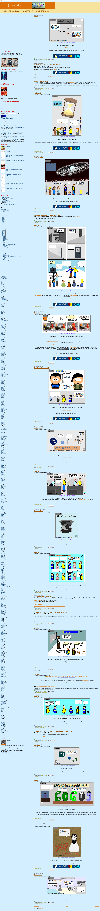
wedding (2, 726)
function (2, 432)
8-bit (1, 283)
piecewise (2, 564)
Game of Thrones (4, 436)
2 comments (45, 691)
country (2, 375)
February (4, 267)
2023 (3, 220)
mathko (2, 504)
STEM (2, 668)
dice (1, 385)
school (2, 627)
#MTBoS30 (3, 277)
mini (1, 517)
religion (2, 611)
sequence (2, 635)
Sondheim (2, 653)
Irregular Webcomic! (5, 200)
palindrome (2, 546)
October (4, 238)
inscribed (2, 470)
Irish (1, 473)
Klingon (2, 481)
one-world (2, 542)
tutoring (2, 710)
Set (1, 636)
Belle (1, 315)
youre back (17, 139)
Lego (1, 485)
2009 (3, 235)
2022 (3, 221)
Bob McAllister (3, 321)
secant (2, 632)
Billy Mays (2, 316)
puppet (2, 590)
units (1, 713)
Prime (42, 609)
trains (2, 699)
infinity (2, 468)
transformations (3, 701)
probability (2, 584)
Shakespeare (3, 637)
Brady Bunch (3, 326)
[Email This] (49, 59)
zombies (2, 735)
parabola (2, 547)
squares (2, 661)
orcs (1, 543)
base (1, 311)
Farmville (2, 417)
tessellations (3, 685)
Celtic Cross (3, 335)
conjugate (2, 364)
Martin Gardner (3, 501)
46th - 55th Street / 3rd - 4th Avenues (7, 198)
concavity (2, 361)
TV (1, 711)
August (4, 240)
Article (2, 305)
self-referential (43, 424)
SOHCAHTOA (3, 652)
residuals (2, 613)
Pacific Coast (38, 875)
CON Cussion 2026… (5, 210)
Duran (2, 399)
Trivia (2, 708)
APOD (3, 207)
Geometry (40, 903)
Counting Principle (4, 374)
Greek (2, 445)
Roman (2, 619)
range (2, 600)
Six (1, 646)
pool (1, 579)
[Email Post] (48, 59)
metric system (3, 513)
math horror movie (18, 127)
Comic (37, 60)
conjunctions (3, 365)
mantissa (2, 499)
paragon (2, 549)
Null (1, 537)
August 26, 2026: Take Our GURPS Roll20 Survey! (10, 204)
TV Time (36, 471)
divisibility (2, 393)
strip (57, 341)
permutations (3, 559)
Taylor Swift (3, 681)
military (2, 515)
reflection (2, 608)
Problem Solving (3, 585)
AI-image (2, 293)
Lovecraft (2, 495)
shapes (2, 638)
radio (1, 599)
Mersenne (37, 609)
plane (2, 569)
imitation (2, 466)
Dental (2, 383)
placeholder (3, 568)
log (1, 490)
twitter (2, 712)
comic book (3, 356)
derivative (2, 384)
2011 (3, 233)
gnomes (2, 440)
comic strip (78, 216)
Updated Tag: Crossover (41, 81)
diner (1, 389)
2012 (3, 232)
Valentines (2, 714)
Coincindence (85, 680)
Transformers (3, 702)
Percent (2, 556)
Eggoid (2, 403)
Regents (2, 609)
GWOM (2, 451)
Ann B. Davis (3, 298)
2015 (3, 229)
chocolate (2, 339)
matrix (2, 505)
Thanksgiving (3, 691)
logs (1, 493)
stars (1, 665)
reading (2, 604)
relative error (3, 610)
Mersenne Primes (37, 600)
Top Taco (36, 674)
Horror (2, 458)
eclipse (2, 401)
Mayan (2, 506)
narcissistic (3, 529)
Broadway (2, 328)
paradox (2, 548)
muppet (2, 526)
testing (2, 687)
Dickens (2, 386)
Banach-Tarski (3, 310)
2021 (3, 222)
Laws (2, 484)
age (1, 292)
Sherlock (2, 641)
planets (2, 570)
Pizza (2, 567)
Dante (2, 378)
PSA (1, 588)
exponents (2, 411)
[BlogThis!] (50, 59)
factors (2, 414)
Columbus (2, 351)
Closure (2, 347)
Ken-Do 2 (69, 410)
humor (2, 461)
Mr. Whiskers (3, 525)
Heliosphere (3, 454)
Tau (1, 680)
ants (1, 301)
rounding (2, 623)
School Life (3, 628)
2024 (3, 219)
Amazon (2, 57)
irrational (2, 474)
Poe (1, 572)
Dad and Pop (38, 428)
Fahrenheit (2, 415)
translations (3, 703)
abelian (2, 286)
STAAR (2, 662)
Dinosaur (2, 390)
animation (2, 297)
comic (55, 69)
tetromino (2, 688)
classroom (2, 344)
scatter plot (3, 626)
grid (1, 446)
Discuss (2, 391)
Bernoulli (36, 696)
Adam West (3, 288)
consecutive (3, 366)
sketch (2, 647)
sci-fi (1, 629)
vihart (2, 719)
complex (2, 358)
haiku (2, 452)
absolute (2, 287)
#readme (2, 279)
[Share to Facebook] (52, 59)
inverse (2, 472)
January (4, 268)
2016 (3, 228)
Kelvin (2, 478)
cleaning (2, 345)
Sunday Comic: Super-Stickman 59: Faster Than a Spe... (11, 260)
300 (35, 825)
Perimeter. (2, 558)
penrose (2, 555)
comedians (2, 354)
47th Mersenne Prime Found (42, 596)
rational (2, 602)
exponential (3, 410)
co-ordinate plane (4, 349)
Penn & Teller (3, 554)
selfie (2, 634)
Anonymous (7, 136)
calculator (2, 329)
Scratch (2, 631)
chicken (2, 338)
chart (1, 336)
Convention (3, 368)
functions (2, 433)
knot (1, 482)
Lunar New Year (3, 497)
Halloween (2, 453)
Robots (2, 618)
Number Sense (3, 538)
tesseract (2, 686)
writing (2, 733)
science (2, 630)
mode (2, 520)
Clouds (2, 348)
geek (1, 437)
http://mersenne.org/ (38, 604)
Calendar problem (4, 330)
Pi (1, 563)
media (2, 509)
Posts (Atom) (41, 908)
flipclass (2, 422)
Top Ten (2, 698)
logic (1, 492)
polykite (2, 578)
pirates (2, 566)
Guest (2, 449)
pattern (2, 551)
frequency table (3, 429)
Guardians (2, 448)
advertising (2, 290)
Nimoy (2, 533)
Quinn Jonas (3, 596)
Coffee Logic (8, 146)
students (2, 672)
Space (2, 655)
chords (2, 340)
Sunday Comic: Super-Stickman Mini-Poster (47, 64)
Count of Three (38, 511)
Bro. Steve (37, 628)
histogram (2, 455)
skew (2, 648)
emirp (2, 404)
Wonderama (3, 730)
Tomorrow (2, 697)
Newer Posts (36, 906)
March (4, 266)
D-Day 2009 (37, 745)
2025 (3, 218)
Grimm (2, 447)
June (3, 242)
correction (2, 372)
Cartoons (2, 334)
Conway (2, 369)
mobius (2, 519)
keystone (2, 480)
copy (1, 371)
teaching (2, 684)
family (2, 416)
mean (2, 507)
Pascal (2, 550)
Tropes (2, 709)
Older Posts (97, 906)
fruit (1, 430)
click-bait (2, 346)
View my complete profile (5, 752)
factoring (2, 413)
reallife (2, 606)
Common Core (3, 357)
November (4, 237)
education (2, 402)
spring (2, 659)
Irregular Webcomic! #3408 (6, 201)
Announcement (3, 299)
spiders (2, 657)
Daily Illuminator (5, 203)
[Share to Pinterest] (53, 59)
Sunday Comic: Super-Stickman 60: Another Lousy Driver (51, 612)
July (3, 241)
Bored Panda (3, 324)
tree (1, 704)
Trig (42, 903)
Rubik (2, 624)
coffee (2, 350)
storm (2, 671)
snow (2, 650)
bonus (2, 322)
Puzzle (2, 591)
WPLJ (2, 732)
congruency (3, 363)
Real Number (3, 605)
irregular (2, 475)
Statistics (2, 666)
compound (2, 359)
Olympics (2, 541)
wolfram (2, 729)
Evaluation (37, 313)
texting (2, 690)
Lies (1, 487)
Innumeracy (3, 469)
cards (2, 333)
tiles (1, 693)
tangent (2, 679)
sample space (3, 625)
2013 (3, 231)
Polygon (2, 576)
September (4, 239)
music (2, 527)
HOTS (2, 460)
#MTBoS (2, 276)
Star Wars (2, 664)
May (3, 264)
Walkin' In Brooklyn (5, 197)
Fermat (2, 419)
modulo (2, 521)
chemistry (2, 337)
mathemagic (3, 503)
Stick (39, 624)
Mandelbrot (3, 498)
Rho (1, 615)
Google (2, 441)
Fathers (2, 418)
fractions (2, 428)
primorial (2, 583)
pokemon (2, 574)
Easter (2, 400)
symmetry (2, 678)
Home (67, 906)
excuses (2, 408)
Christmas (2, 341)
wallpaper (2, 722)
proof (1, 587)
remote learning (3, 612)
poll (1, 575)
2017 (3, 227)
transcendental (3, 700)
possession (3, 580)
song (1, 654)
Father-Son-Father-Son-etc (83, 499)
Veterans (2, 717)
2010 (3, 234)
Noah (2, 535)
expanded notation (4, 409)
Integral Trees (38, 552)
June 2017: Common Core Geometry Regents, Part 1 (14, 164)
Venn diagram (3, 716)
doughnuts (2, 397)
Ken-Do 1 (64, 410)
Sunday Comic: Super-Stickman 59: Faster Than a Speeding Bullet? (53, 731)
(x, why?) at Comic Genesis (7, 118)
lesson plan (3, 486)
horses (2, 459)
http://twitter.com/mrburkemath (9, 103)
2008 (3, 269)
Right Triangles (3, 617)
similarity (2, 644)
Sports (2, 658)
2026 (3, 217)
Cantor (2, 331)
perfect (2, 557)
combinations (3, 353)
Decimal (2, 380)
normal (2, 536)
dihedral (2, 387)
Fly (1, 425)
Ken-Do (40, 424)
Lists (1, 489)
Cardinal (2, 332)
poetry (2, 573)
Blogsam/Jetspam (38, 692)
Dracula (2, 398)
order (1, 544)
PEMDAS (2, 553)
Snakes (2, 649)
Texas (2, 689)
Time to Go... (37, 93)
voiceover (2, 720)
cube (1, 377)
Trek (1, 705)
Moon (2, 522)
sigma (2, 643)
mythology (2, 528)
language (2, 483)
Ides (1, 464)
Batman (2, 312)
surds (2, 677)
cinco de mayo (3, 342)
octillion (2, 540)
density (2, 382)
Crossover (37, 89)
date (1, 379)
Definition (2, 381)
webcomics (50, 424)
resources (2, 614)
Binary (2, 317)
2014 (3, 230)
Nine (1, 534)
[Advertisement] (5, 31)
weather (2, 723)
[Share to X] (51, 59)
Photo (2, 562)
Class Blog (52, 344)
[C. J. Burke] (1, 108)
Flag (1, 421)
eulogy (2, 407)
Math (1, 502)
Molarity (36, 16)
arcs (1, 304)
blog (1, 319)
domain (2, 396)
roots (1, 621)
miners (2, 516)
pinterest (2, 565)
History (2, 456)
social (2, 651)
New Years (2, 530)
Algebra (2, 294)
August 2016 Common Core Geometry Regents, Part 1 (15, 178)
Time (1, 695)
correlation (2, 373)
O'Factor (2, 539)
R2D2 (2, 597)
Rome (2, 620)
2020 (3, 223)
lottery (2, 494)
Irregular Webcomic (72, 82)
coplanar (2, 370)
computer (2, 360)
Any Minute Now (39, 157)
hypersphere (3, 462)
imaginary (40, 467)
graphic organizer (4, 444)
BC (1, 313)
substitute (2, 674)
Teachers (40, 211)
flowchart (2, 424)
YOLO (2, 734)
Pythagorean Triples (4, 593)
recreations (3, 607)
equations (2, 405)
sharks (2, 639)
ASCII (2, 306)
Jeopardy (2, 476)
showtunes (2, 642)
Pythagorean (3, 592)
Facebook (2, 412)
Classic (2, 343)
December (4, 236)
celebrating (71, 665)
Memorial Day (3, 511)
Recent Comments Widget (4, 123)
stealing (2, 667)
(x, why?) (7, 124)
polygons (2, 577)
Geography (2, 438)
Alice (1, 295)
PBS (1, 552)
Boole (2, 323)
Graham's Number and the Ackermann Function (48, 215)
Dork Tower (4, 209)
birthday (2, 318)
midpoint (2, 514)
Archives (2, 303)
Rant (1, 601)
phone (2, 561)
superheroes (3, 676)
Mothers (2, 523)
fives (1, 420)
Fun (1, 431)
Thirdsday (2, 692)
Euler (2, 406)
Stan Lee (2, 663)
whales (2, 727)
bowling (2, 325)
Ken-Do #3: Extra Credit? (41, 368)
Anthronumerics (3, 300)
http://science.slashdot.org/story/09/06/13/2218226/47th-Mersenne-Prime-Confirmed (49, 606)
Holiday (2, 457)
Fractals (2, 427)
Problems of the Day (4, 586)
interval (2, 471)
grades (2, 442)
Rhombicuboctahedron (4, 616)
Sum (1, 675)
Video (2, 718)
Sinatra (2, 645)
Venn (1, 715)
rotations (2, 622)
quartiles (2, 595)
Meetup (2, 510)
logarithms (2, 491)
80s (1, 284)
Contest (2, 367)
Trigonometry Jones (4, 707)
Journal (2, 477)
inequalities (3, 467)
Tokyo (2, 696)
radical (2, 598)
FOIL (1, 426)
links (1, 488)
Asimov (2, 307)
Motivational (3, 524)
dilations (2, 388)
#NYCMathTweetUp (4, 278)
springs (2, 660)
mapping (2, 500)
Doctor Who (3, 394)
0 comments (45, 59)
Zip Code (36, 780)
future (2, 434)
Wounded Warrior (4, 731)
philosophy (2, 560)
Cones (2, 362)
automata (2, 309)
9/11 (1, 285)
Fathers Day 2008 (67, 457)
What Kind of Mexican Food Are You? (45, 686)
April (3, 265)
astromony (2, 308)
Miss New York (3, 518)
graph (2, 443)
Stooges (40, 60)
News (40, 89)
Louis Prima (74, 295)
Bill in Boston (7, 130)
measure (2, 508)
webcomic (2, 724)
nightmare (2, 532)
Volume (2, 721)
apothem (2, 302)
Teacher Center (3, 682)
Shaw (2, 640)
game (2, 435)
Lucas (2, 496)
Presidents (2, 581)
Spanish (2, 656)
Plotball (2, 571)
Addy (2, 289)
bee (1, 314)
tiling (1, 694)
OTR (1, 545)
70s (1, 282)
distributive (2, 392)
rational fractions (3, 603)
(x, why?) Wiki (4, 117)
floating (2, 423)
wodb (2, 728)
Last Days (37, 225)
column (2, 352)
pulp (1, 589)
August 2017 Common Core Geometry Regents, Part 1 (15, 183)
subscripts (2, 673)
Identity (2, 463)
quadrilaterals (3, 594)
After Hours (3, 291)
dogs (1, 395)
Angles (2, 296)
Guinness (2, 450)
